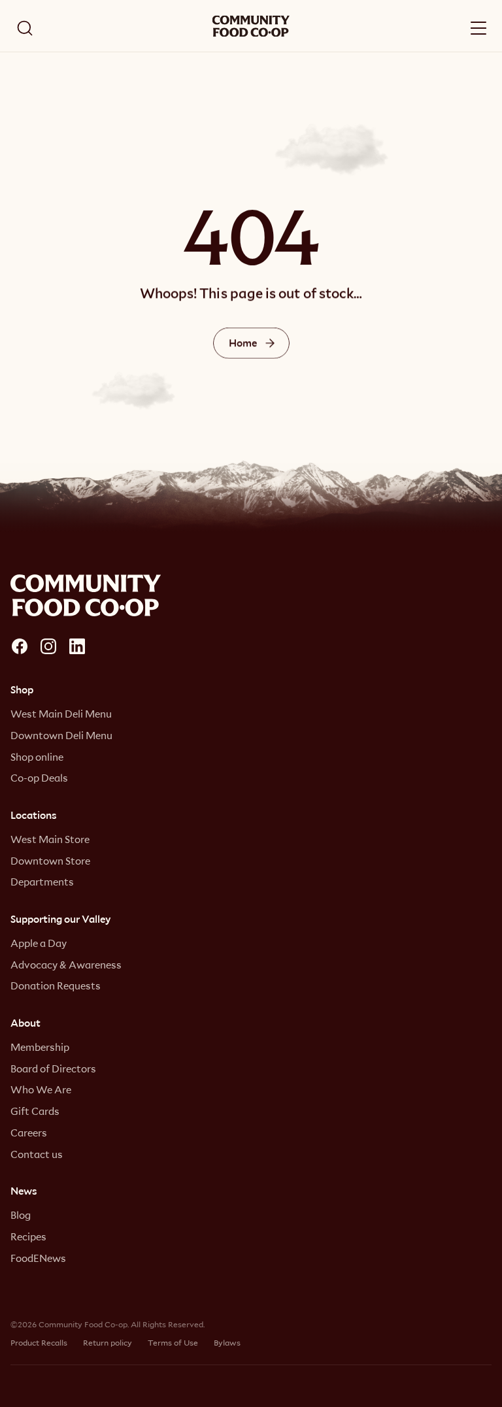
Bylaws (227, 1342)
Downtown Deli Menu (61, 735)
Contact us (36, 1154)
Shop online (36, 756)
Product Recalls (38, 1342)
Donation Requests (55, 985)
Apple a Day (38, 943)
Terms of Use (173, 1342)
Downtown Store (50, 860)
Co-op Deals (39, 777)
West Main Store (50, 839)
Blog (20, 1214)
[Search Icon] (24, 28)
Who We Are (40, 1089)
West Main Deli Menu (61, 713)
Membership (39, 1046)
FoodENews (38, 1258)
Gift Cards (34, 1110)
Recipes (28, 1236)
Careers (28, 1132)
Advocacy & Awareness (66, 964)
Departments (42, 881)
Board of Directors (53, 1068)
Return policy (107, 1342)
